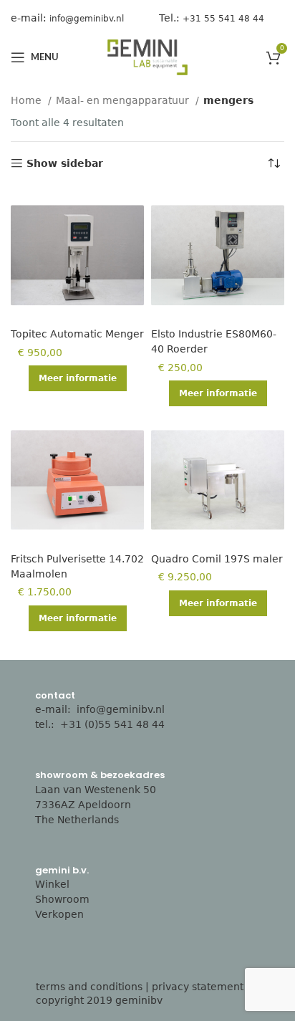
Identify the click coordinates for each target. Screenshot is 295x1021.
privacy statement (197, 986)
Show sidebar (64, 163)
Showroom (62, 899)
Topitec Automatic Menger (77, 334)
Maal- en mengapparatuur (124, 100)
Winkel (52, 884)
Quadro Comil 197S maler (217, 559)
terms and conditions (89, 986)
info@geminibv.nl (121, 709)
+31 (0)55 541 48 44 (114, 724)
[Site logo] (147, 56)
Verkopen (59, 914)
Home (27, 100)
